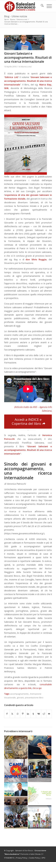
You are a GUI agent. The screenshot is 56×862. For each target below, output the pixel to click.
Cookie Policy (34, 858)
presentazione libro (34, 697)
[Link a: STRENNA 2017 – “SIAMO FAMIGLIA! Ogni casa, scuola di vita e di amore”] (39, 816)
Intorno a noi (26, 66)
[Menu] (48, 6)
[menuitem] (41, 6)
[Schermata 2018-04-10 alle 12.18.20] (24, 42)
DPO (43, 858)
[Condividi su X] (12, 714)
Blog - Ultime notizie (15, 16)
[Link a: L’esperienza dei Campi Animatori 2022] (15, 770)
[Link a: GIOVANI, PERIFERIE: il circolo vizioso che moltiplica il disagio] (39, 793)
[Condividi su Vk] (38, 714)
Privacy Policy (21, 858)
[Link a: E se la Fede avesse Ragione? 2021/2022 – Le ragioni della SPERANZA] (15, 747)
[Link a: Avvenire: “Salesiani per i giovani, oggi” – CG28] (15, 793)
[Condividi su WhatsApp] (17, 714)
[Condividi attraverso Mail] (49, 714)
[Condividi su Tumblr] (33, 714)
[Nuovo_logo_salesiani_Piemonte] (23, 6)
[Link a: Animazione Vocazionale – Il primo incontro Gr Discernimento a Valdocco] (39, 747)
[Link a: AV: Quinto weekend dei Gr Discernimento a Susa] (15, 816)
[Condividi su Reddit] (43, 714)
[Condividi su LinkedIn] (28, 714)
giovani (20, 697)
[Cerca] (41, 6)
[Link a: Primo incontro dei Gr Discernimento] (39, 770)
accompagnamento (19, 693)
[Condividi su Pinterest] (22, 714)
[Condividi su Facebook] (7, 714)
